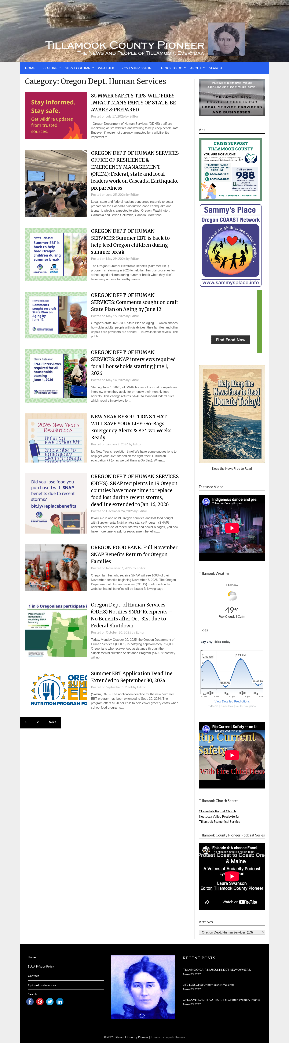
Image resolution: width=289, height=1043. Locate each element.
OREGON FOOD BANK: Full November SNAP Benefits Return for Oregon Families (134, 554)
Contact (33, 975)
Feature (50, 68)
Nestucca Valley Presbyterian (219, 816)
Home (30, 68)
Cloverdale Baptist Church (217, 811)
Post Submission (136, 68)
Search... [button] (216, 68)
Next (52, 722)
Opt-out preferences (42, 985)
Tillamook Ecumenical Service (219, 821)
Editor (133, 116)
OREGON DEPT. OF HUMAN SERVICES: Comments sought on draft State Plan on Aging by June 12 (134, 302)
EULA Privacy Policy (41, 966)
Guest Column (78, 68)
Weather (106, 68)
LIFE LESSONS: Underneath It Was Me (208, 984)
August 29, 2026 (192, 974)
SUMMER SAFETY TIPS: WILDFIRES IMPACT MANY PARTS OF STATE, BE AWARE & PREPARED (133, 103)
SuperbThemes (175, 1037)
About (196, 68)
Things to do (171, 68)
